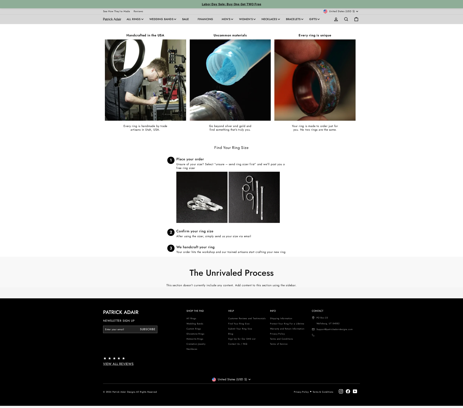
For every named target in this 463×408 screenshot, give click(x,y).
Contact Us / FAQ (237, 344)
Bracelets (293, 19)
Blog (230, 333)
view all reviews (118, 364)
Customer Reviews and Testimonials (247, 318)
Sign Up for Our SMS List (241, 339)
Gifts (313, 19)
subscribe (148, 329)
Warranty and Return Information (287, 328)
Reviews (138, 11)
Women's (246, 19)
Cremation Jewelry (195, 344)
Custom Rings (193, 328)
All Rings (134, 19)
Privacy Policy (277, 333)
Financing (205, 19)
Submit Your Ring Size (240, 328)
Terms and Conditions (281, 339)
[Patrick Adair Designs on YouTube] (355, 391)
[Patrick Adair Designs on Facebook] (348, 391)
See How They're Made (116, 11)
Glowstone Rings (195, 333)
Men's (226, 19)
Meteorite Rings (194, 339)
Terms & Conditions (323, 392)
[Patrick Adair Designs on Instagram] (341, 391)
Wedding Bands (161, 19)
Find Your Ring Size (238, 323)
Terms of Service (279, 344)
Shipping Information (281, 318)
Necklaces (269, 19)
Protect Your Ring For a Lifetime (287, 323)
